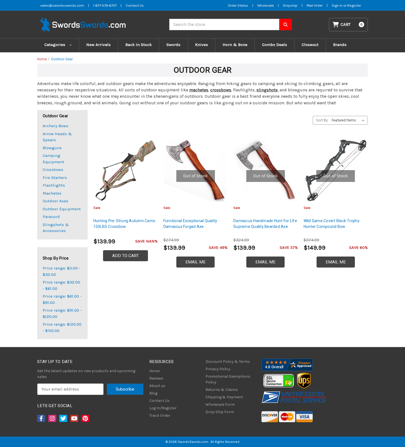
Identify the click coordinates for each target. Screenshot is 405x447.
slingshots (267, 90)
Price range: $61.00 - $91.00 (62, 299)
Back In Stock (138, 44)
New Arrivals (98, 44)
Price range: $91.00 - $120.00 (62, 313)
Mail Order (315, 5)
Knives (201, 44)
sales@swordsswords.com (62, 5)
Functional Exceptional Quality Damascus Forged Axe (190, 224)
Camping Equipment (53, 158)
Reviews (156, 378)
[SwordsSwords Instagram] (51, 418)
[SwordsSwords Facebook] (40, 418)
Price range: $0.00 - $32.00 (61, 271)
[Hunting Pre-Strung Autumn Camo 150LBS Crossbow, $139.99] (125, 170)
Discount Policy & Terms (228, 361)
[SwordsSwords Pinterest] (84, 418)
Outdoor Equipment (62, 208)
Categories (55, 44)
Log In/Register (163, 408)
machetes (198, 90)
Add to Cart (125, 255)
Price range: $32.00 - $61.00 (61, 285)
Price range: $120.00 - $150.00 (62, 327)
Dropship (290, 5)
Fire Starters (55, 177)
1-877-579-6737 (105, 5)
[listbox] (349, 120)
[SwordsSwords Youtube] (73, 418)
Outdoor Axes (55, 200)
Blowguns (52, 147)
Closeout (310, 44)
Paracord (51, 216)
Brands (340, 44)
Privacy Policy (218, 369)
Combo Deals (274, 44)
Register (354, 5)
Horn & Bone (235, 44)
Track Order (159, 415)
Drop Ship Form (220, 412)
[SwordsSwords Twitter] (62, 418)
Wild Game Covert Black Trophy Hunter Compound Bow (332, 224)
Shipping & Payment (224, 397)
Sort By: (322, 120)
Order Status (238, 5)
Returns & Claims (222, 389)
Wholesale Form (220, 404)
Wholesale (265, 5)
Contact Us (135, 5)
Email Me (195, 262)
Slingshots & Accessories (56, 227)
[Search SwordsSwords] (285, 24)
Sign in (337, 5)
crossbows (220, 90)
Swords (173, 44)
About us (157, 385)
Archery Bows (55, 125)
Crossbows (53, 169)
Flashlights (54, 185)
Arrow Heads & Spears (57, 137)
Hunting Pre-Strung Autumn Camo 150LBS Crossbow (124, 224)
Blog (153, 393)
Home (154, 371)
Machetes (52, 193)
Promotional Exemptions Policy (228, 379)
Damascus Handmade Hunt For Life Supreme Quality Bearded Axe (265, 224)
